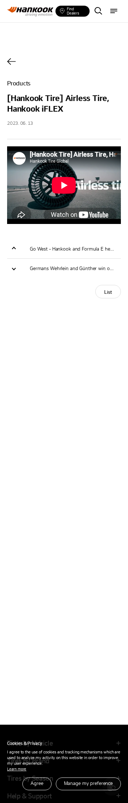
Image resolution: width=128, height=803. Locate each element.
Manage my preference (88, 783)
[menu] (114, 11)
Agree (37, 783)
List (108, 291)
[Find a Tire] (98, 11)
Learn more (16, 768)
